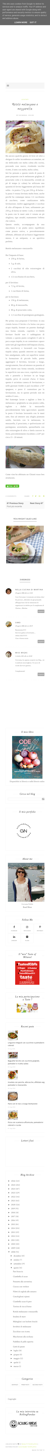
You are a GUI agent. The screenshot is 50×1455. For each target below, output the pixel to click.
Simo (18, 622)
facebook (14, 931)
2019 (13, 1208)
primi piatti (25, 1385)
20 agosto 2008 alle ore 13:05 (24, 593)
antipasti (15, 1385)
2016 (13, 1220)
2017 (13, 1216)
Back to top (37, 1450)
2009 (13, 1248)
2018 (13, 1212)
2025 (13, 1185)
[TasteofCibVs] (27, 984)
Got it (33, 22)
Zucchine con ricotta (21, 1331)
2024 (13, 1189)
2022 (13, 1196)
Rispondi (41, 611)
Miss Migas (21, 653)
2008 (13, 1252)
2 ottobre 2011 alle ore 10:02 (23, 656)
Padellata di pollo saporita (23, 1341)
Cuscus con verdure (21, 1286)
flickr (27, 940)
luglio (16, 1350)
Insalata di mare (19, 1316)
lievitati (25, 99)
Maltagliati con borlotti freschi (25, 1321)
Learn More (20, 22)
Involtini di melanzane (22, 1326)
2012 (13, 1236)
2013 (13, 1232)
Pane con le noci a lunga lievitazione (22, 1104)
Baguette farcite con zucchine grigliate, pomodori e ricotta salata (24, 1062)
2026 (13, 1181)
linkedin (14, 940)
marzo (16, 1366)
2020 (13, 1204)
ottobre (16, 1260)
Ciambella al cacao (20, 1276)
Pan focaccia (18, 1271)
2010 (13, 1244)
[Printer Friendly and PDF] (12, 487)
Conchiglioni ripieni (21, 1296)
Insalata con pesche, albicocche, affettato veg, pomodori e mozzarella (26, 1083)
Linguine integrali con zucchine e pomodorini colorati (26, 1044)
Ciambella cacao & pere (22, 1301)
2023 (13, 1192)
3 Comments (11, 496)
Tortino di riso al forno (22, 1306)
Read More (27, 907)
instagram (27, 931)
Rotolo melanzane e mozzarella (25, 1311)
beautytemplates (29, 1444)
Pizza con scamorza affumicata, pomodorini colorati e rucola (25, 1123)
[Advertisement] (25, 48)
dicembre (17, 1256)
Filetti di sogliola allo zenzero (24, 1291)
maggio (17, 1358)
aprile (16, 1362)
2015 (13, 1224)
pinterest (40, 931)
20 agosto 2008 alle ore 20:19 (24, 626)
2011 (13, 1240)
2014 (13, 1228)
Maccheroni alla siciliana (23, 1336)
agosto (16, 1267)
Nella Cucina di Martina (29, 589)
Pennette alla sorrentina (22, 1281)
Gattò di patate (19, 1346)
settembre (17, 1263)
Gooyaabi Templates (27, 1447)
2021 (13, 1200)
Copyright (12, 1399)
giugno (16, 1354)
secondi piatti (37, 1385)
